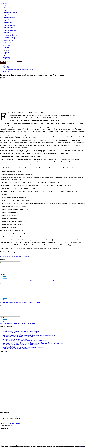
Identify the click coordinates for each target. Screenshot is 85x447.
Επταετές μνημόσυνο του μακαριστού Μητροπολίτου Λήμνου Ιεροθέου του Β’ (21, 331)
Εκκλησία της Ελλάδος (10, 25)
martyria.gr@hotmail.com (12, 423)
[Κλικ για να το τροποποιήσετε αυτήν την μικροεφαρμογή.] (19, 423)
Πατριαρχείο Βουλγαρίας (10, 15)
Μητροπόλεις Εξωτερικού (10, 40)
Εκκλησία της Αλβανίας (10, 29)
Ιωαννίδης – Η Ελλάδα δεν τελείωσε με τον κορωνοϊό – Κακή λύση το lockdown (20, 302)
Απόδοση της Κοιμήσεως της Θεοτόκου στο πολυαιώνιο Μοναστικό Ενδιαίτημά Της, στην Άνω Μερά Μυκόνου (29, 335)
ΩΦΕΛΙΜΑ (5, 44)
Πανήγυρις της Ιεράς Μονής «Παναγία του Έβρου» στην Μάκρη (18, 336)
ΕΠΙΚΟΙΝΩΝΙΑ (6, 57)
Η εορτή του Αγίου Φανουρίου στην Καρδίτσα (13, 330)
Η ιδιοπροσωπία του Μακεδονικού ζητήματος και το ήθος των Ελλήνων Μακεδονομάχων (24, 340)
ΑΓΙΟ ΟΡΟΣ (8, 42)
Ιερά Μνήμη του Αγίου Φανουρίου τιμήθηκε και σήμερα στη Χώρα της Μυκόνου (21, 334)
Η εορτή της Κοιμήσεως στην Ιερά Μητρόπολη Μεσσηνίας (17, 348)
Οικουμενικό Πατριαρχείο (10, 9)
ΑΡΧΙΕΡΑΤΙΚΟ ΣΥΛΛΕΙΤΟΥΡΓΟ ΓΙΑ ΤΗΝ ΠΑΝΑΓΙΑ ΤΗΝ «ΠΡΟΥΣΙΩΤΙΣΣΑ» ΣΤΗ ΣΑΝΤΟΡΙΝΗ (24, 338)
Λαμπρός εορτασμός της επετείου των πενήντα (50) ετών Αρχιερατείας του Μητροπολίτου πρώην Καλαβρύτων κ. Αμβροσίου (33, 343)
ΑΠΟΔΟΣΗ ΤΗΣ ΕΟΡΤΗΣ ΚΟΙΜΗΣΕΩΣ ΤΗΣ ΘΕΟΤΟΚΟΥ (15, 339)
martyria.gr (15, 416)
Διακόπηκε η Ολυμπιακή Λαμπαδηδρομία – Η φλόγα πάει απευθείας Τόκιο (17, 256)
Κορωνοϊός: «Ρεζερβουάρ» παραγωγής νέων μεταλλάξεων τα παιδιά (17, 323)
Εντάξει (83, 446)
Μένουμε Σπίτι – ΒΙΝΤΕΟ (7, 255)
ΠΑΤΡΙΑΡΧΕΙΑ (6, 7)
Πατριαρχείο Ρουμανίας (10, 20)
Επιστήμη (7, 52)
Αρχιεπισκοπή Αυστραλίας (11, 35)
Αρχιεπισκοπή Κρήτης (10, 37)
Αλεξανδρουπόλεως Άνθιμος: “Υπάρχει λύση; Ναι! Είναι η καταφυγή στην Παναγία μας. (23, 347)
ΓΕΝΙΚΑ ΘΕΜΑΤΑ (7, 45)
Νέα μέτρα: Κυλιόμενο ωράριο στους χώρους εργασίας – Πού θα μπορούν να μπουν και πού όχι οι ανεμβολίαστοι (28, 281)
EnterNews (25, 445)
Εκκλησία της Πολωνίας (10, 30)
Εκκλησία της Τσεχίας (10, 32)
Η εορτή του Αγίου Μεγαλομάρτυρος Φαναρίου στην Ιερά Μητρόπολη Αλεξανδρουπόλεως (24, 332)
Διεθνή (6, 49)
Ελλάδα (7, 47)
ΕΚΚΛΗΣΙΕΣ (6, 24)
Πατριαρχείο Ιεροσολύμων (11, 10)
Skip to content (3, 0)
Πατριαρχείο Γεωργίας (10, 17)
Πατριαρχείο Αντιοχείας (10, 14)
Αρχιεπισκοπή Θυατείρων (10, 39)
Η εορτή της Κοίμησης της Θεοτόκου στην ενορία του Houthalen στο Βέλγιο (21, 346)
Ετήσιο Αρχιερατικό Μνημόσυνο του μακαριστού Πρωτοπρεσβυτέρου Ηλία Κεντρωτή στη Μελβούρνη (27, 342)
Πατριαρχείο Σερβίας (9, 22)
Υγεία (6, 55)
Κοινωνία (7, 54)
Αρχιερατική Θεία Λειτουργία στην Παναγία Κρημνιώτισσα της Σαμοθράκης (21, 344)
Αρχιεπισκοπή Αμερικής (10, 34)
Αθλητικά (7, 50)
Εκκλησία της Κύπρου (10, 27)
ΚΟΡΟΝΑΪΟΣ (6, 71)
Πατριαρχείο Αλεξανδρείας (11, 12)
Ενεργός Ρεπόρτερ (9, 59)
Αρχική (4, 6)
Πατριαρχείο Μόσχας (9, 19)
